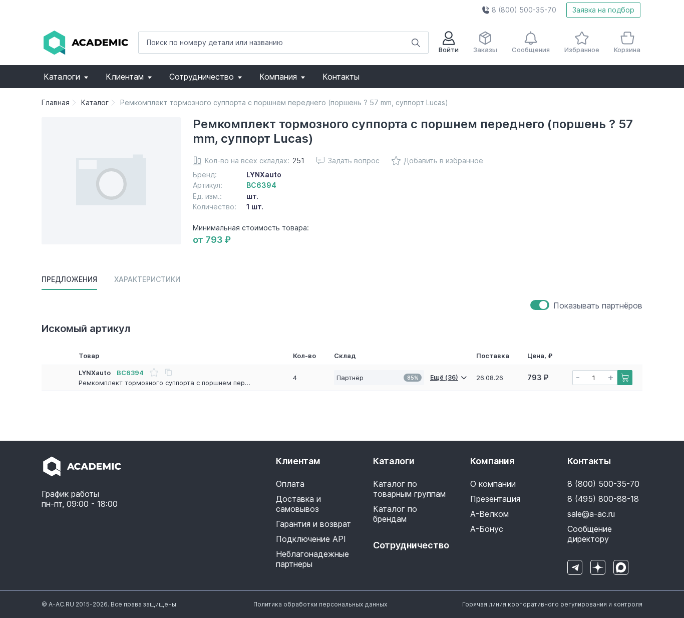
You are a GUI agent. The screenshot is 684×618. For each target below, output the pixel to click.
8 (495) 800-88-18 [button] (603, 499)
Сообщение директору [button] (589, 534)
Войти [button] (449, 50)
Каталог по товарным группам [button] (409, 489)
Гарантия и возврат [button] (313, 524)
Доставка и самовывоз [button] (298, 504)
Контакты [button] (341, 77)
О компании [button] (493, 484)
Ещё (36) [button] (444, 377)
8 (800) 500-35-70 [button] (603, 484)
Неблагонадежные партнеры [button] (312, 559)
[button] (519, 10)
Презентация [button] (495, 499)
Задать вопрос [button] (354, 160)
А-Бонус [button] (486, 529)
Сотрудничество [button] (201, 77)
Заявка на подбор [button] (603, 10)
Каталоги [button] (62, 77)
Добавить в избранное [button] (443, 160)
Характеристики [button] (147, 279)
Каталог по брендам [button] (395, 514)
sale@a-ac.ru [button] (591, 514)
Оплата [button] (290, 484)
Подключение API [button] (311, 539)
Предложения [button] (69, 279)
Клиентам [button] (125, 77)
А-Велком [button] (489, 514)
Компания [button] (278, 77)
